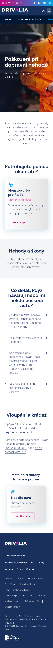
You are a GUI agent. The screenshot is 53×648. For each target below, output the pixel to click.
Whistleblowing (38, 595)
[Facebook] (39, 3)
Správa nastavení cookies (30, 578)
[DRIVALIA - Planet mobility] (15, 10)
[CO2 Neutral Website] (12, 638)
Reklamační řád (32, 601)
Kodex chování (12, 601)
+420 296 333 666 (16, 448)
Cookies (9, 578)
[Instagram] (49, 3)
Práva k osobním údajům (17, 590)
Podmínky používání (15, 595)
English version (12, 607)
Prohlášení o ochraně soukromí (20, 584)
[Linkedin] (44, 3)
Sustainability (34, 3)
